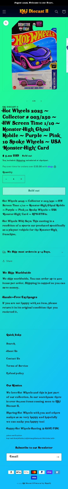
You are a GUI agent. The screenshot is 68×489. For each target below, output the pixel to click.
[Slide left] (26, 101)
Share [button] (9, 260)
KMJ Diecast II (28, 483)
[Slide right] (41, 101)
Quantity (7, 172)
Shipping (20, 161)
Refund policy (15, 373)
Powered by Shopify (42, 483)
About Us (12, 351)
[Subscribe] (58, 457)
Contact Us (13, 358)
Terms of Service (17, 366)
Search (10, 344)
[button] (4, 11)
